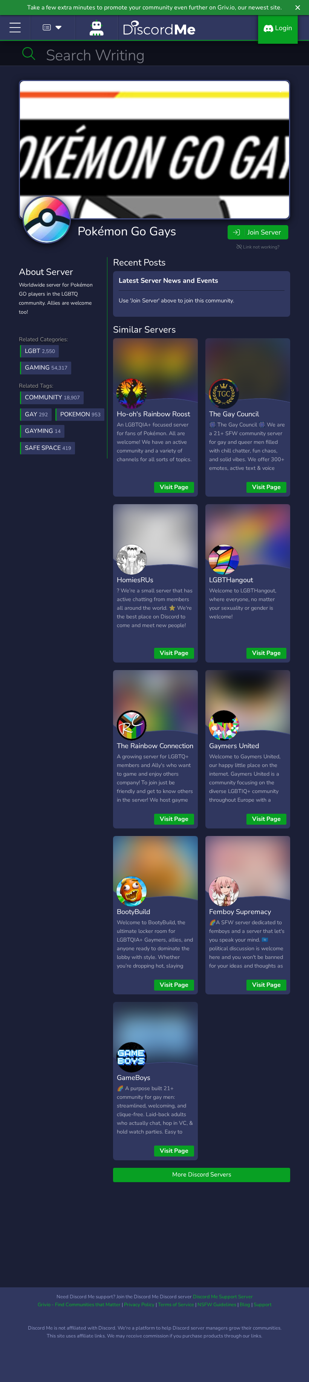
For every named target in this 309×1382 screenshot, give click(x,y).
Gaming (46, 368)
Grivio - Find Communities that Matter (79, 1304)
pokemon (80, 414)
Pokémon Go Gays (127, 231)
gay (36, 414)
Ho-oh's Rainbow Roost (153, 414)
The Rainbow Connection (155, 745)
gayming (43, 431)
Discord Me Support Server (223, 1296)
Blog (245, 1304)
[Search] (29, 53)
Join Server (264, 232)
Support (263, 1304)
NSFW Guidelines (216, 1304)
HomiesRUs (135, 579)
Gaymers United (234, 745)
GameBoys (133, 1077)
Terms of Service (176, 1304)
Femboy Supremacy (240, 911)
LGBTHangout (231, 579)
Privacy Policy (139, 1304)
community (52, 397)
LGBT (40, 351)
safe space (48, 448)
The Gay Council (234, 414)
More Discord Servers (201, 1174)
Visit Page (174, 487)
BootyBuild (133, 911)
